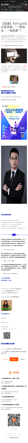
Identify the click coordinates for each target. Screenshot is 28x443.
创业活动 (6, 9)
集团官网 (25, 1)
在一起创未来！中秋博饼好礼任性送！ (13, 349)
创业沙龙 (23, 359)
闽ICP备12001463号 (14, 437)
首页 (2, 9)
